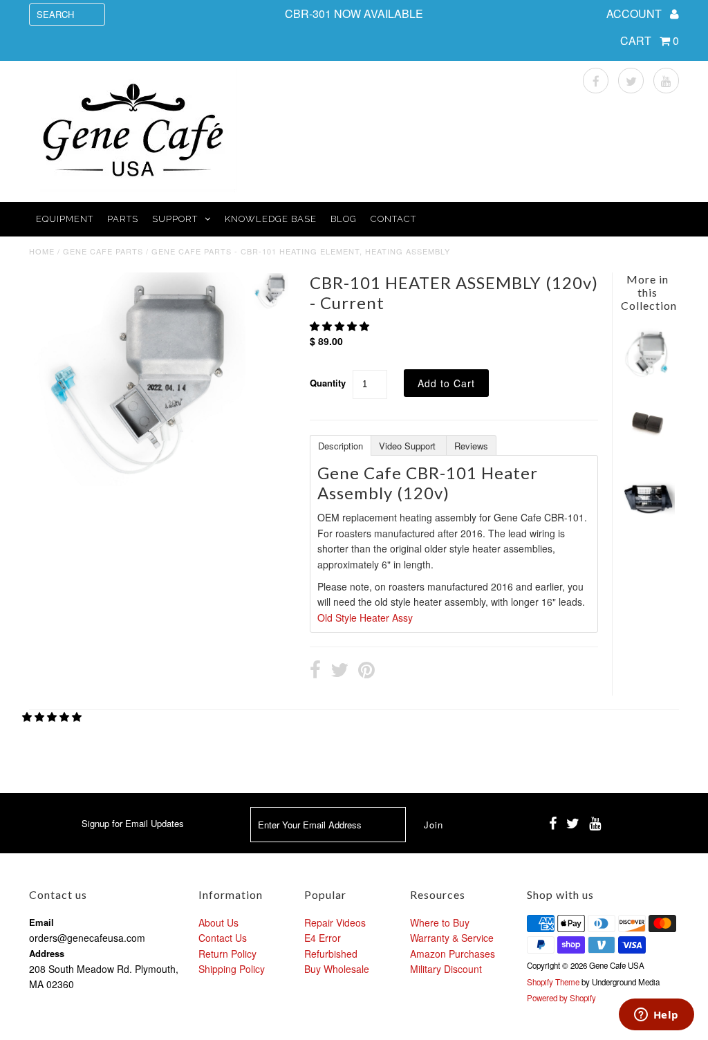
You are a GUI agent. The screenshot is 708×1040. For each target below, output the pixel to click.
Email (41, 922)
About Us (218, 922)
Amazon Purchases (452, 953)
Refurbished (330, 953)
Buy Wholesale (336, 969)
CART (649, 40)
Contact (393, 219)
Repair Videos (335, 922)
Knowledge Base (271, 219)
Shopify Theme (553, 981)
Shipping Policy (231, 969)
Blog (343, 219)
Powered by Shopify (561, 997)
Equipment (64, 219)
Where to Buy (439, 922)
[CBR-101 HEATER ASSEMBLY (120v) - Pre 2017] (647, 375)
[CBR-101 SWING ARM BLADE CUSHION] (647, 446)
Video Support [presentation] (408, 445)
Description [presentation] (340, 445)
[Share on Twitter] (339, 671)
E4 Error (322, 938)
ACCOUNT (635, 13)
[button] (341, 326)
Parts (122, 219)
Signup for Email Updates (133, 823)
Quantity (328, 382)
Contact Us (222, 938)
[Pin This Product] (366, 671)
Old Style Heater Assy (365, 617)
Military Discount (446, 969)
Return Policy (227, 953)
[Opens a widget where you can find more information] (656, 1016)
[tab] (340, 444)
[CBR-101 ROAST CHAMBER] (647, 517)
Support (175, 219)
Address (46, 953)
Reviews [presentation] (471, 445)
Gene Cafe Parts (103, 251)
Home (42, 251)
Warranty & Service (452, 938)
